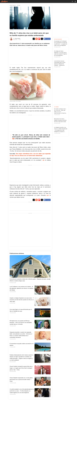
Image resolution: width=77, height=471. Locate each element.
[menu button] (75, 1)
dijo (13, 138)
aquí (47, 195)
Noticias (18, 5)
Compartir (48, 38)
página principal (13, 5)
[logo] (4, 1)
